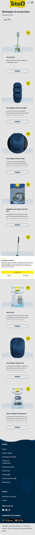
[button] (4, 258)
